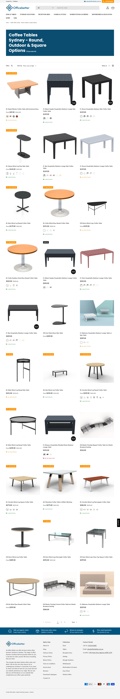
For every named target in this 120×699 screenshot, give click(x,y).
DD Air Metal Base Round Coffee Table (18, 604)
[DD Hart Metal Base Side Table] (60, 313)
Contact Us (9, 1)
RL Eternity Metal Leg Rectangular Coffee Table (95, 502)
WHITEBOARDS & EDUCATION (102, 14)
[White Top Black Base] (14, 173)
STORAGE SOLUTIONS (27, 14)
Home (7, 22)
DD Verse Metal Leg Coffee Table (16, 557)
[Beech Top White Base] (94, 509)
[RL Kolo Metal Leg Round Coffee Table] (23, 203)
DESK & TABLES (11, 14)
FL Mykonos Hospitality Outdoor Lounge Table (95, 604)
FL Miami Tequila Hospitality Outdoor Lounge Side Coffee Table (59, 110)
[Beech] (51, 230)
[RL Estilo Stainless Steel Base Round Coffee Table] (23, 258)
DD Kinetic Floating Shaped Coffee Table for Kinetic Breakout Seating (96, 446)
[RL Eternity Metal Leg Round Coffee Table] (97, 370)
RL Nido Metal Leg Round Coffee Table (18, 445)
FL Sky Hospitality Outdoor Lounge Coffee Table (21, 333)
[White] (47, 118)
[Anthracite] (88, 116)
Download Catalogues (50, 674)
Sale (15, 18)
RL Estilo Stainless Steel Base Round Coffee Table (22, 278)
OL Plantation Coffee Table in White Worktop (57, 502)
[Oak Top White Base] (20, 173)
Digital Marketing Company (22, 692)
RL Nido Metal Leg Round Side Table (17, 390)
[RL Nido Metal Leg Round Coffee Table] (23, 425)
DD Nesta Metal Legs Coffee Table (91, 223)
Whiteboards (67, 663)
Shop (44, 649)
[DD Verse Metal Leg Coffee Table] (23, 537)
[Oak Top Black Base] (10, 173)
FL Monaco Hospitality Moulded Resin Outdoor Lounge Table (58, 446)
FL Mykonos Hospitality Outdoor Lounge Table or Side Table (96, 334)
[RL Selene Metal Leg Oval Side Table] (23, 146)
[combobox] (67, 8)
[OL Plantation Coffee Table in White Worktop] (60, 482)
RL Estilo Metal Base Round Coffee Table (56, 223)
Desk (64, 645)
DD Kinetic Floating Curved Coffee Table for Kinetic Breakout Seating (59, 605)
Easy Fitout (66, 671)
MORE (8, 18)
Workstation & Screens (70, 667)
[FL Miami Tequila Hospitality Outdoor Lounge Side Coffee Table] (60, 89)
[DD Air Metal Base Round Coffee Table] (23, 584)
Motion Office (67, 674)
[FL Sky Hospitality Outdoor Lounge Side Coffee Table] (60, 146)
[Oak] (47, 230)
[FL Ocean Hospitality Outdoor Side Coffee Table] (97, 89)
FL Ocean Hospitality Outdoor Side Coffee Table (95, 109)
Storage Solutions (68, 660)
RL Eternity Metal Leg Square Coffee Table (19, 502)
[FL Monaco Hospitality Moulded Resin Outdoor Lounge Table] (60, 425)
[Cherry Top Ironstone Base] (10, 116)
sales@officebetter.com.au (95, 649)
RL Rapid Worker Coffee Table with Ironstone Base (22, 109)
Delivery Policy (48, 653)
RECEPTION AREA (44, 14)
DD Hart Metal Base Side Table (53, 333)
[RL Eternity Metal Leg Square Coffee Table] (23, 482)
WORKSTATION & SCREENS (79, 14)
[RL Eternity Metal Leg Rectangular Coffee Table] (97, 482)
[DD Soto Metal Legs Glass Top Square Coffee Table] (97, 537)
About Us (46, 645)
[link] (46, 622)
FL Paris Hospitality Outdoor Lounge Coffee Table (96, 278)
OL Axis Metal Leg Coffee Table (53, 390)
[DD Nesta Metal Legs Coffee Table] (97, 203)
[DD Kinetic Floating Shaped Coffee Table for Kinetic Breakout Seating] (97, 425)
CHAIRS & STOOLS (60, 14)
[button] (113, 8)
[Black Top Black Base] (94, 397)
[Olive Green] (91, 285)
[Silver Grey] (88, 342)
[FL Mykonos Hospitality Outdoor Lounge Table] (97, 584)
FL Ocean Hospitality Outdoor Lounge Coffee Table (96, 166)
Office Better (13, 692)
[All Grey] (14, 116)
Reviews (15, 1)
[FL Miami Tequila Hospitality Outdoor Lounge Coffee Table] (60, 258)
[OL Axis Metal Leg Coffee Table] (60, 370)
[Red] (51, 175)
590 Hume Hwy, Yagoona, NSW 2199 (100, 652)
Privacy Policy (47, 656)
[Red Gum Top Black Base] (17, 116)
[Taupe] (91, 116)
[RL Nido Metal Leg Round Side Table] (23, 370)
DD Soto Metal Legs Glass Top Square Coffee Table (96, 557)
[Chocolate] (51, 118)
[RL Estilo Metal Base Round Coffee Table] (60, 203)
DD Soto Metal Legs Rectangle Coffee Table (57, 557)
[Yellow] (60, 175)
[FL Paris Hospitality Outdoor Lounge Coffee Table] (97, 258)
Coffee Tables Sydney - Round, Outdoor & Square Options (23, 22)
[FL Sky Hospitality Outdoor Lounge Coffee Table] (23, 313)
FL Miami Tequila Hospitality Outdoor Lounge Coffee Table (60, 279)
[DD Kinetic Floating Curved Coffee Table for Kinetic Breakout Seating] (60, 584)
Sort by (19, 66)
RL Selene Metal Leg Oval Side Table (17, 166)
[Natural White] (10, 285)
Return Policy (47, 660)
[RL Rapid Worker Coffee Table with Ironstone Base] (23, 89)
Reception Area (67, 653)
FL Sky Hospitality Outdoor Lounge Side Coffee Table (58, 167)
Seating (65, 656)
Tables (65, 649)
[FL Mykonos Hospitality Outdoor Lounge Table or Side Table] (97, 313)
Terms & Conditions (49, 663)
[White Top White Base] (23, 173)
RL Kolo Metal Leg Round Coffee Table (18, 223)
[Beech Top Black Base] (100, 397)
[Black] (84, 116)
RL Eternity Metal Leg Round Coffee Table (93, 390)
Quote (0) (118, 523)
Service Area (47, 667)
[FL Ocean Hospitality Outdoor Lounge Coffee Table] (97, 146)
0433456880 (92, 645)
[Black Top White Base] (17, 173)
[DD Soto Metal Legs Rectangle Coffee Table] (60, 537)
